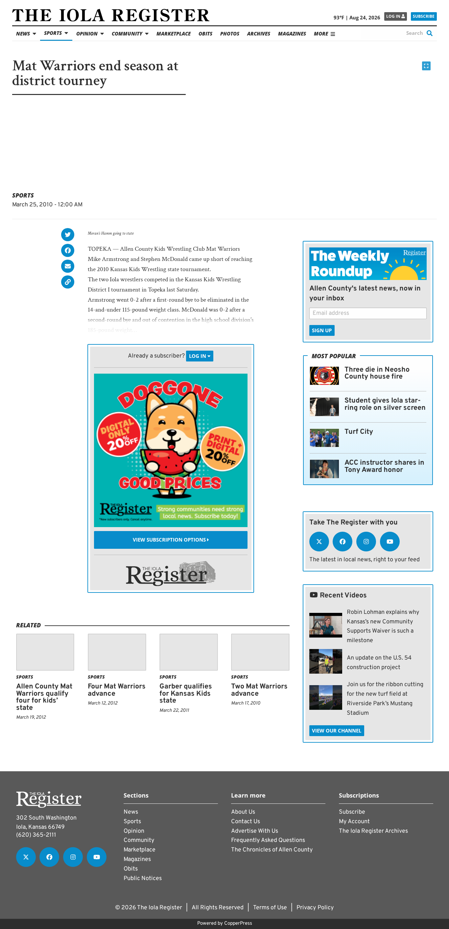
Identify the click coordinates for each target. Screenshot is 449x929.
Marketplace (173, 33)
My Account (354, 821)
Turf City (358, 432)
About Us (243, 812)
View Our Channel (336, 730)
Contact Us (245, 821)
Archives (258, 33)
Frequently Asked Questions (268, 840)
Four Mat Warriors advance (117, 690)
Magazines (292, 33)
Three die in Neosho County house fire (377, 373)
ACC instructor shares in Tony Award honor (384, 466)
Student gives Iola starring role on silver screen (385, 404)
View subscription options (170, 540)
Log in (393, 16)
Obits (205, 33)
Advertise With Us (254, 831)
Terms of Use (270, 908)
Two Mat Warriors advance (259, 690)
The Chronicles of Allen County (272, 850)
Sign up (322, 330)
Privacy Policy (315, 908)
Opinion (87, 33)
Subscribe (424, 16)
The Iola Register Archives (373, 831)
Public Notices (143, 878)
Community (127, 33)
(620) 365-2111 (36, 835)
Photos (229, 33)
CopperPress (238, 923)
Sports (53, 33)
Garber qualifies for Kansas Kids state (185, 693)
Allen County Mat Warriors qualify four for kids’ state (44, 697)
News (23, 33)
